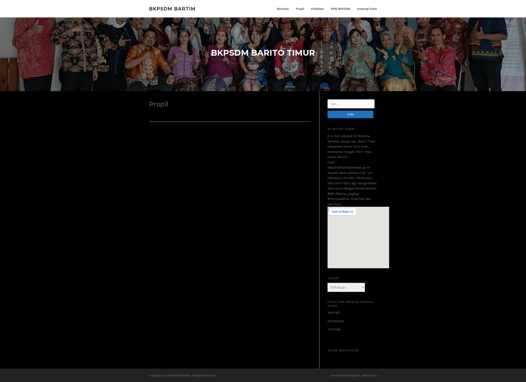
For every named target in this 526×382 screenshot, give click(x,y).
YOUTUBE (334, 329)
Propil (300, 9)
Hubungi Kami (367, 9)
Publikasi (317, 9)
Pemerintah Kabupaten (345, 375)
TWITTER (333, 313)
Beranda (283, 9)
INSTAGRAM (336, 321)
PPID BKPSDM (340, 9)
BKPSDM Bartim (172, 8)
